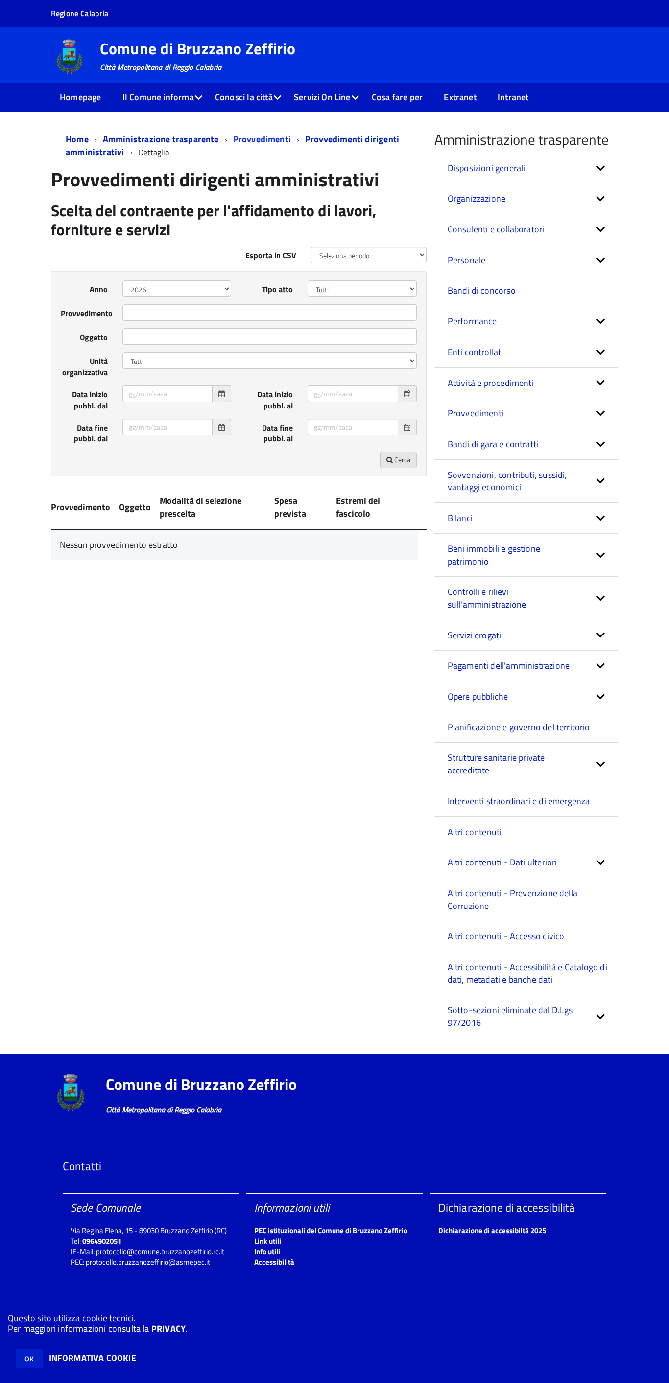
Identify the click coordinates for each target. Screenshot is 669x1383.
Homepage (80, 97)
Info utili (267, 1251)
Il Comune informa (158, 97)
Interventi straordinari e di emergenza (519, 801)
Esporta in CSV (270, 255)
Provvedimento (87, 313)
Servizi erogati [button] (475, 635)
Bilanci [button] (460, 517)
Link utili (267, 1241)
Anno (99, 289)
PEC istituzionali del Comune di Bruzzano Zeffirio (330, 1230)
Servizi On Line (322, 97)
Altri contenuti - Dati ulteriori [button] (502, 862)
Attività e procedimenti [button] (491, 382)
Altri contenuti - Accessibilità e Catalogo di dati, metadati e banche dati (527, 973)
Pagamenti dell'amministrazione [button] (509, 665)
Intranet (513, 97)
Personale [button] (467, 260)
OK (29, 1358)
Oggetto (94, 337)
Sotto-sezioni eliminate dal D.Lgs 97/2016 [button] (510, 1016)
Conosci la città (244, 97)
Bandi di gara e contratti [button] (493, 444)
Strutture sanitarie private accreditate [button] (496, 764)
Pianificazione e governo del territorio (519, 727)
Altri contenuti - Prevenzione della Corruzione (512, 899)
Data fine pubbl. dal (91, 433)
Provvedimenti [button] (475, 413)
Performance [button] (472, 321)
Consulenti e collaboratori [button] (496, 229)
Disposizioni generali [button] (487, 168)
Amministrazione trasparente (161, 139)
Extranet (460, 97)
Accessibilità (274, 1262)
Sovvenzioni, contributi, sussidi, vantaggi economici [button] (507, 481)
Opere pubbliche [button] (478, 696)
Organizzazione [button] (477, 198)
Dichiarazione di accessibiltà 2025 (492, 1230)
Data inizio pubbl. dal (90, 399)
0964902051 (101, 1241)
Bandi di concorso (482, 290)
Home (77, 139)
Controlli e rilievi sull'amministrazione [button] (487, 598)
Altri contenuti (475, 832)
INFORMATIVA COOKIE (92, 1357)
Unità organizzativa (85, 366)
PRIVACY (168, 1328)
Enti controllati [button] (475, 352)
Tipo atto (277, 289)
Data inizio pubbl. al (275, 399)
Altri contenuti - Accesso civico (506, 936)
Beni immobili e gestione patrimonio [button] (494, 555)
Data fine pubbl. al (277, 433)
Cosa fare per (397, 97)
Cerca (401, 459)
